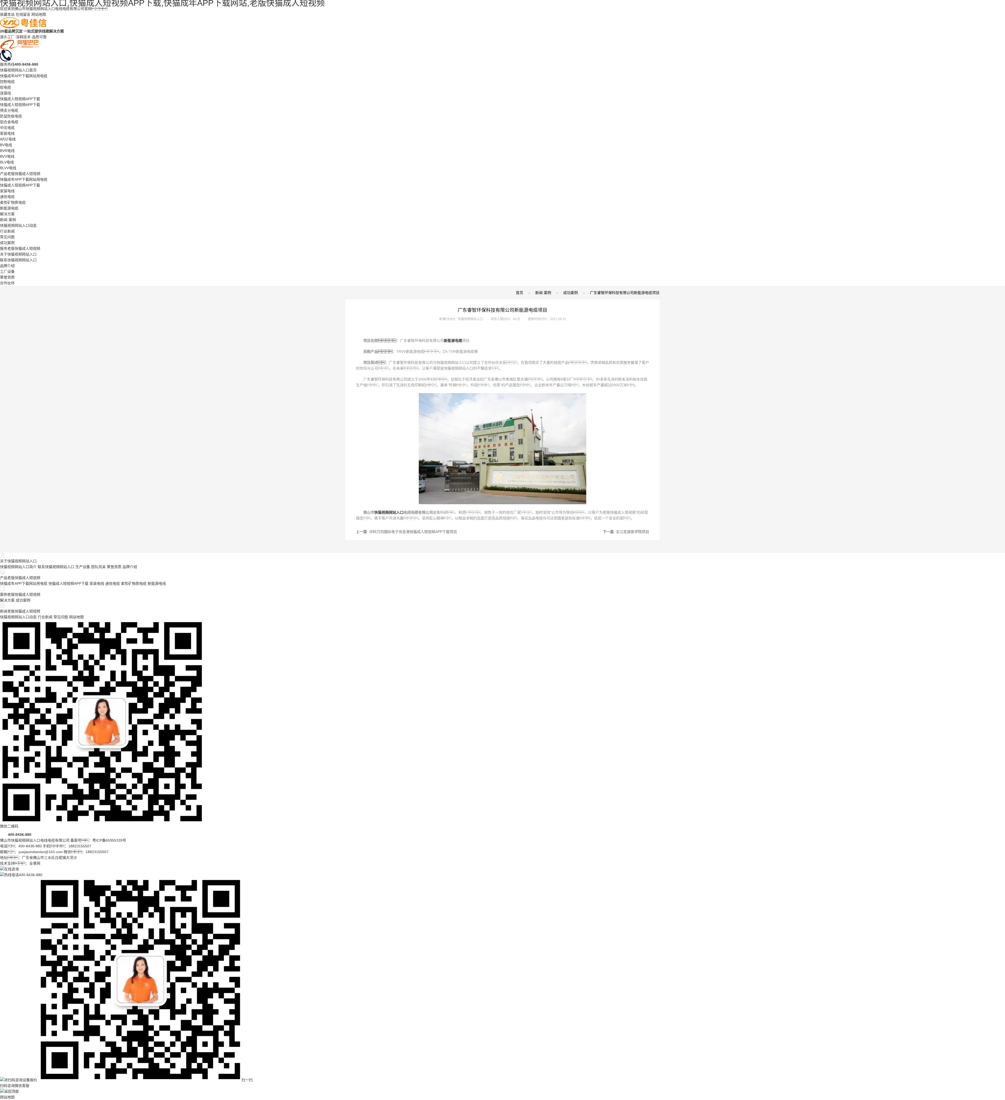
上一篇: (406, 532)
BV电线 (6, 145)
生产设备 (82, 567)
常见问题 (7, 237)
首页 (519, 293)
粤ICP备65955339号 (109, 840)
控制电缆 (7, 82)
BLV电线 (7, 162)
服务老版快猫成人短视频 (20, 248)
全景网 (34, 863)
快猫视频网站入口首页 (18, 70)
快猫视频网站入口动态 (18, 225)
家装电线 (7, 133)
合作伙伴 (7, 283)
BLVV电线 (8, 168)
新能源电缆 (9, 208)
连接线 (5, 93)
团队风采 (98, 567)
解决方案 (7, 214)
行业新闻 (7, 231)
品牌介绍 (7, 266)
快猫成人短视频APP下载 (20, 99)
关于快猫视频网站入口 (18, 254)
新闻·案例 (8, 220)
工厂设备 (7, 271)
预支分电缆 (9, 110)
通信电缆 (7, 197)
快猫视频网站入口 (389, 512)
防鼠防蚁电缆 (11, 116)
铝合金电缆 (9, 122)
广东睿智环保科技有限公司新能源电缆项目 (625, 293)
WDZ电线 (8, 139)
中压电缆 (7, 128)
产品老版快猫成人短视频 (20, 174)
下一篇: (626, 532)
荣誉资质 (7, 277)
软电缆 (5, 87)
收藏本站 (7, 14)
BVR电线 (7, 151)
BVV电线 (7, 156)
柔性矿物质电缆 (13, 202)
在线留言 (23, 14)
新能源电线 (157, 583)
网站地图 (38, 14)
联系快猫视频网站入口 (18, 260)
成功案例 (7, 243)
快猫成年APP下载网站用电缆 (23, 76)
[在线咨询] (9, 869)
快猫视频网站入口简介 (18, 567)
